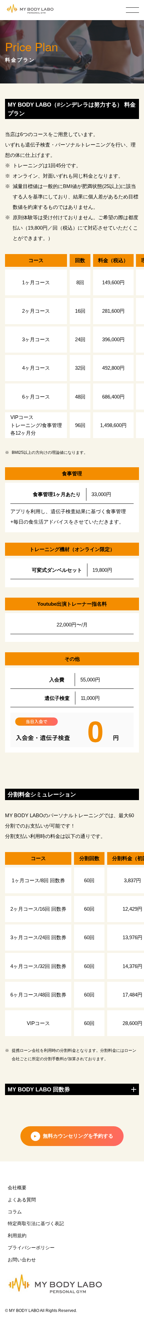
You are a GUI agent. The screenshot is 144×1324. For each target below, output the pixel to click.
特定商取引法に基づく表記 (36, 1223)
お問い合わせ (22, 1259)
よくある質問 (22, 1199)
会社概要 (17, 1187)
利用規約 (17, 1235)
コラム (15, 1211)
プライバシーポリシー (31, 1247)
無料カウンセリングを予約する (78, 1136)
